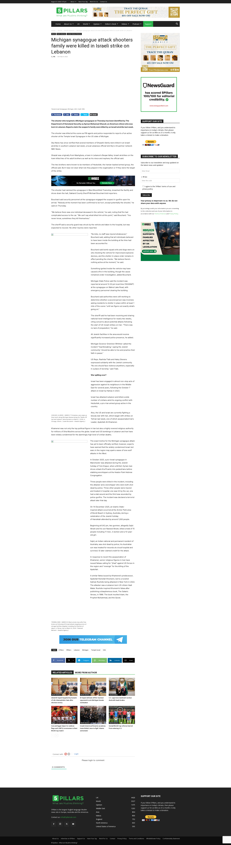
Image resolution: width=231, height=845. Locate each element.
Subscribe (87, 433)
